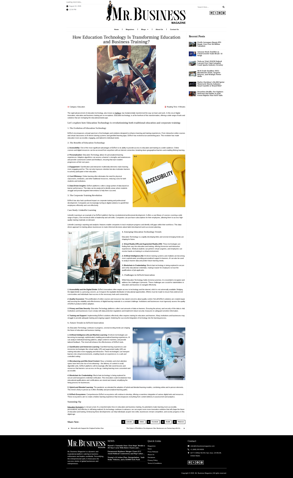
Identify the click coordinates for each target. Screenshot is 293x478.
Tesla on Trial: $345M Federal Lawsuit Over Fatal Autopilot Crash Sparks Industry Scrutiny (210, 63)
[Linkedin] (211, 13)
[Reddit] (219, 13)
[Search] (223, 7)
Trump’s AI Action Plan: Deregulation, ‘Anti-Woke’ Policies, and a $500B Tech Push (126, 458)
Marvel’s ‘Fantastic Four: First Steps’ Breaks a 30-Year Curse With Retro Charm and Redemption (126, 447)
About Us (159, 29)
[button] (127, 422)
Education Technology (76, 407)
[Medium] (223, 13)
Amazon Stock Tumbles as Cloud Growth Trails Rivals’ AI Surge (209, 54)
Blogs (143, 29)
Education (81, 107)
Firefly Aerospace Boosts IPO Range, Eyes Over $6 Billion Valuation (209, 44)
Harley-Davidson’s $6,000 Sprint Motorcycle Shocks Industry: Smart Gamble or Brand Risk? (210, 84)
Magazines (130, 29)
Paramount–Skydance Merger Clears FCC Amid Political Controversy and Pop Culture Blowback (126, 452)
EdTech (118, 113)
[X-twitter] (215, 13)
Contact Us (174, 29)
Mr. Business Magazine (203, 473)
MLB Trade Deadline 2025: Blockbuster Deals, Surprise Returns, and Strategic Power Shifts (209, 73)
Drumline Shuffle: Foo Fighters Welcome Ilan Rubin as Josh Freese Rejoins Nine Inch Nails (210, 94)
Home (116, 29)
